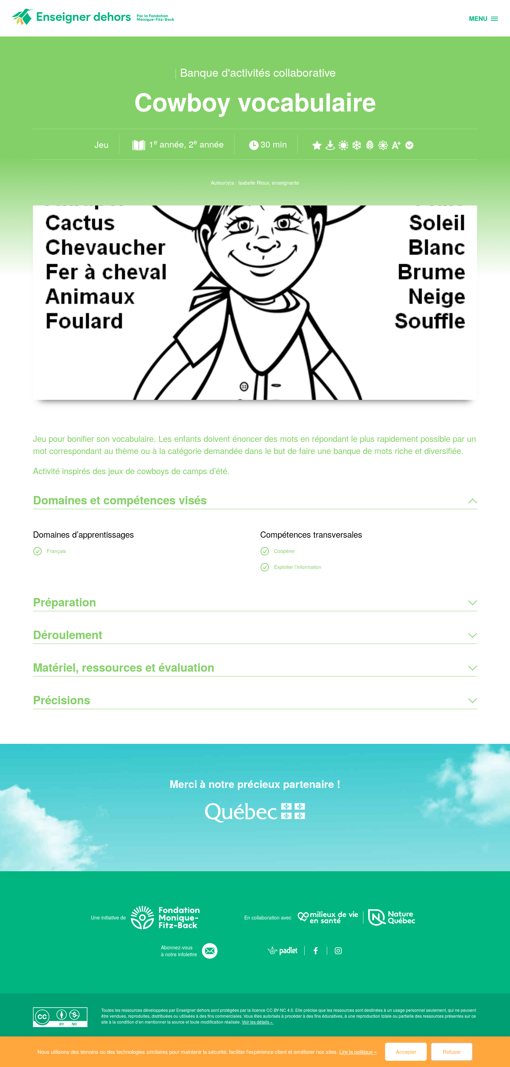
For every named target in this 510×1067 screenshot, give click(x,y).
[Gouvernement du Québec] (255, 813)
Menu (478, 19)
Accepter (406, 1051)
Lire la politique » (358, 1051)
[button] (255, 499)
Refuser (452, 1051)
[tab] (255, 499)
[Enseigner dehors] (93, 18)
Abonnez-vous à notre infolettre (179, 951)
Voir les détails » (258, 1021)
